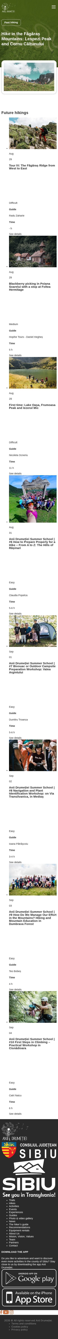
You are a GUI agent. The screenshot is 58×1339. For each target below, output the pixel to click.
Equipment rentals (19, 1230)
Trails (12, 1200)
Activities (14, 1206)
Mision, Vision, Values (21, 1236)
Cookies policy (19, 1326)
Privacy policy (19, 1329)
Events (13, 1209)
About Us (14, 1233)
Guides (13, 1215)
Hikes (12, 1203)
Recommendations (19, 1227)
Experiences (16, 1212)
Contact (13, 1245)
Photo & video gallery (21, 1218)
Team (12, 1239)
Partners (14, 1242)
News (12, 1221)
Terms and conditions (23, 1323)
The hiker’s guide (18, 1224)
